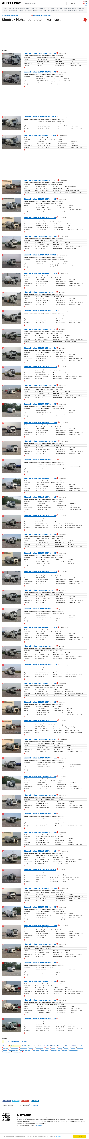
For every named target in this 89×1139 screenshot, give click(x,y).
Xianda (31, 1048)
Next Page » (15, 1041)
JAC (42, 1050)
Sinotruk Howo (33, 1046)
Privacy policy (38, 1125)
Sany (47, 1048)
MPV (27, 8)
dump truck (67, 8)
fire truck (63, 10)
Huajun (22, 1050)
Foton (41, 1046)
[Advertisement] (44, 35)
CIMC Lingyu (14, 1048)
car (10, 8)
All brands (4, 1046)
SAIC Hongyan (13, 1050)
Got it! (80, 1136)
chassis (81, 10)
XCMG (54, 1046)
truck (52, 8)
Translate (35, 1105)
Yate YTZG (23, 1048)
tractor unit (80, 8)
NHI (59, 1050)
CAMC (47, 1046)
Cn (86, 3)
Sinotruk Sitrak (73, 1050)
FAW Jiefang (6, 1052)
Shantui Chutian (16, 1052)
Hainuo (5, 1050)
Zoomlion (68, 1046)
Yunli (24, 1052)
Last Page (24, 1041)
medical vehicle (72, 10)
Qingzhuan (36, 1050)
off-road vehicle (40, 8)
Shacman (60, 1046)
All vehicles (42, 15)
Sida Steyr (80, 1048)
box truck (59, 8)
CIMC (25, 1046)
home (5, 8)
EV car (15, 8)
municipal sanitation (53, 10)
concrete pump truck (39, 10)
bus (48, 8)
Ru (86, 5)
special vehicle (13, 10)
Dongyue (53, 1050)
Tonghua (64, 1050)
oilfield (21, 10)
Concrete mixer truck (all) (10, 15)
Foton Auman (39, 1048)
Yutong (66, 1048)
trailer (5, 10)
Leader (73, 1048)
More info (58, 1136)
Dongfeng (5, 1048)
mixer (74, 8)
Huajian (53, 1048)
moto (32, 8)
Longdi (60, 1048)
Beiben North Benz (79, 1046)
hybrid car (21, 8)
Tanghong (28, 1050)
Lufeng (47, 1050)
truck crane (28, 10)
